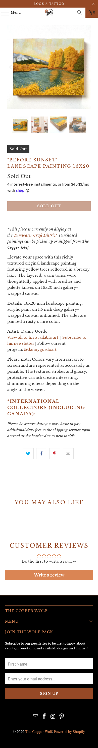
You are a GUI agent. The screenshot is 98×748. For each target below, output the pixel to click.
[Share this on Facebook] (41, 453)
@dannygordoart (40, 349)
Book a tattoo (49, 4)
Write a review (49, 575)
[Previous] (11, 67)
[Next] (87, 67)
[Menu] (2, 13)
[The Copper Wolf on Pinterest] (62, 717)
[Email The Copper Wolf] (35, 717)
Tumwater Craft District (35, 235)
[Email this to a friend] (68, 453)
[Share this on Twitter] (28, 453)
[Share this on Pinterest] (55, 453)
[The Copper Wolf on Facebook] (44, 717)
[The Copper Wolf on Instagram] (53, 717)
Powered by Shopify (69, 732)
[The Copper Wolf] (49, 13)
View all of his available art (32, 337)
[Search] (79, 13)
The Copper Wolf (38, 732)
